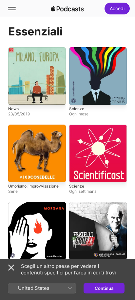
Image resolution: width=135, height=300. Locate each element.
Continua (104, 288)
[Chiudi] (11, 267)
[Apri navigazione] (12, 8)
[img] (67, 8)
